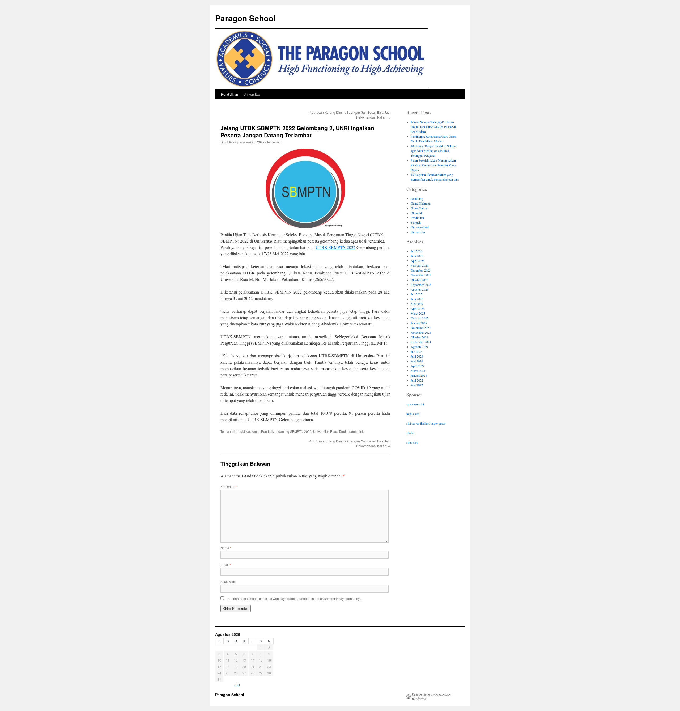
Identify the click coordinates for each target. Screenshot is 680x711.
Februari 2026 (419, 265)
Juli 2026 (416, 251)
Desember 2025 (421, 270)
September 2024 (421, 342)
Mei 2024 (417, 361)
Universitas (252, 94)
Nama (225, 547)
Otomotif (416, 213)
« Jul (237, 685)
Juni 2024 (417, 356)
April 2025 (417, 308)
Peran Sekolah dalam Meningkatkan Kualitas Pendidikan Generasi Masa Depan (433, 165)
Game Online (419, 208)
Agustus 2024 (419, 347)
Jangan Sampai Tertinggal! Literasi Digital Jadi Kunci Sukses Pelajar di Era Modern (433, 127)
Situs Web (227, 581)
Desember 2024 (421, 327)
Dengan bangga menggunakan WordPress (431, 696)
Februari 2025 (419, 318)
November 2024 (421, 332)
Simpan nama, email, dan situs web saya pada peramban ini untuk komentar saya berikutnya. (295, 598)
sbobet (410, 433)
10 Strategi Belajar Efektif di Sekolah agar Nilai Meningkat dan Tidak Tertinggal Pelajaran (434, 151)
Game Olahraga (420, 203)
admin (277, 142)
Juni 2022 (417, 380)
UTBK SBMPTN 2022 (335, 247)
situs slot (412, 442)
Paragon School (245, 18)
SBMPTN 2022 (301, 431)
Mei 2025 (417, 304)
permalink (356, 431)
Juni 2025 (417, 299)
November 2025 (421, 275)
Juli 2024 (416, 351)
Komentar (228, 486)
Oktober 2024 (419, 337)
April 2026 (417, 261)
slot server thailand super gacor (425, 423)
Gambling (417, 198)
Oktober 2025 (419, 280)
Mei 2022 (417, 385)
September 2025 (421, 284)
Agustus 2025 (419, 289)
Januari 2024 (419, 375)
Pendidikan (229, 94)
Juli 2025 (416, 294)
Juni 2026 (417, 256)
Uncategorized (420, 227)
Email (225, 564)
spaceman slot (415, 404)
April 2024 (417, 366)
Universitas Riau (325, 431)
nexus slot (412, 414)
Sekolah (416, 222)
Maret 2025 (418, 313)
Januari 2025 (419, 323)
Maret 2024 (418, 371)
